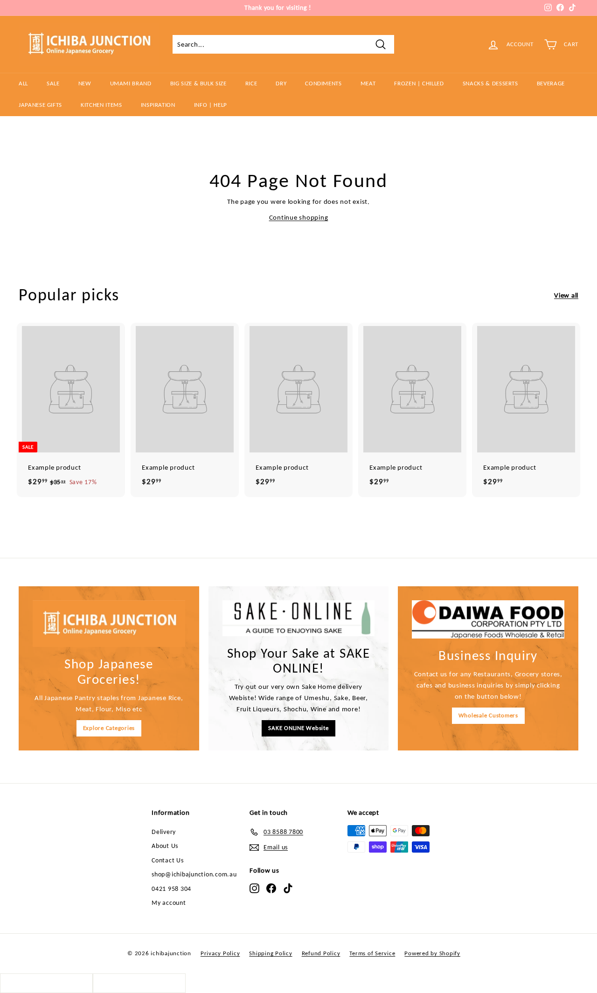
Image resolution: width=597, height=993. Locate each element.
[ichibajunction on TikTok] (288, 888)
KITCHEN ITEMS (101, 104)
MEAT (368, 83)
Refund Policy (321, 953)
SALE (53, 83)
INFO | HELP (210, 104)
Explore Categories (109, 727)
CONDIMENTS (323, 83)
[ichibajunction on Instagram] (254, 888)
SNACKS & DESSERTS (490, 83)
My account (169, 903)
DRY (281, 83)
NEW (84, 83)
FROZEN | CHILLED (419, 83)
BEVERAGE (551, 83)
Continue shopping (298, 217)
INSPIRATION (158, 104)
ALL (23, 83)
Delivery (164, 832)
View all (566, 295)
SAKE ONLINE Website (298, 727)
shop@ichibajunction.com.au (194, 874)
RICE (251, 83)
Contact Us (168, 860)
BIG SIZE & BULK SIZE (198, 83)
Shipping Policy (270, 953)
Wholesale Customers (488, 715)
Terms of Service (372, 953)
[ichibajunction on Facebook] (271, 888)
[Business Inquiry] (488, 619)
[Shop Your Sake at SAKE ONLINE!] (298, 618)
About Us (165, 846)
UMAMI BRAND (131, 83)
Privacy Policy (220, 953)
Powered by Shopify (432, 953)
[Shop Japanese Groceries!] (109, 623)
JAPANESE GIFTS (40, 104)
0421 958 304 (171, 889)
